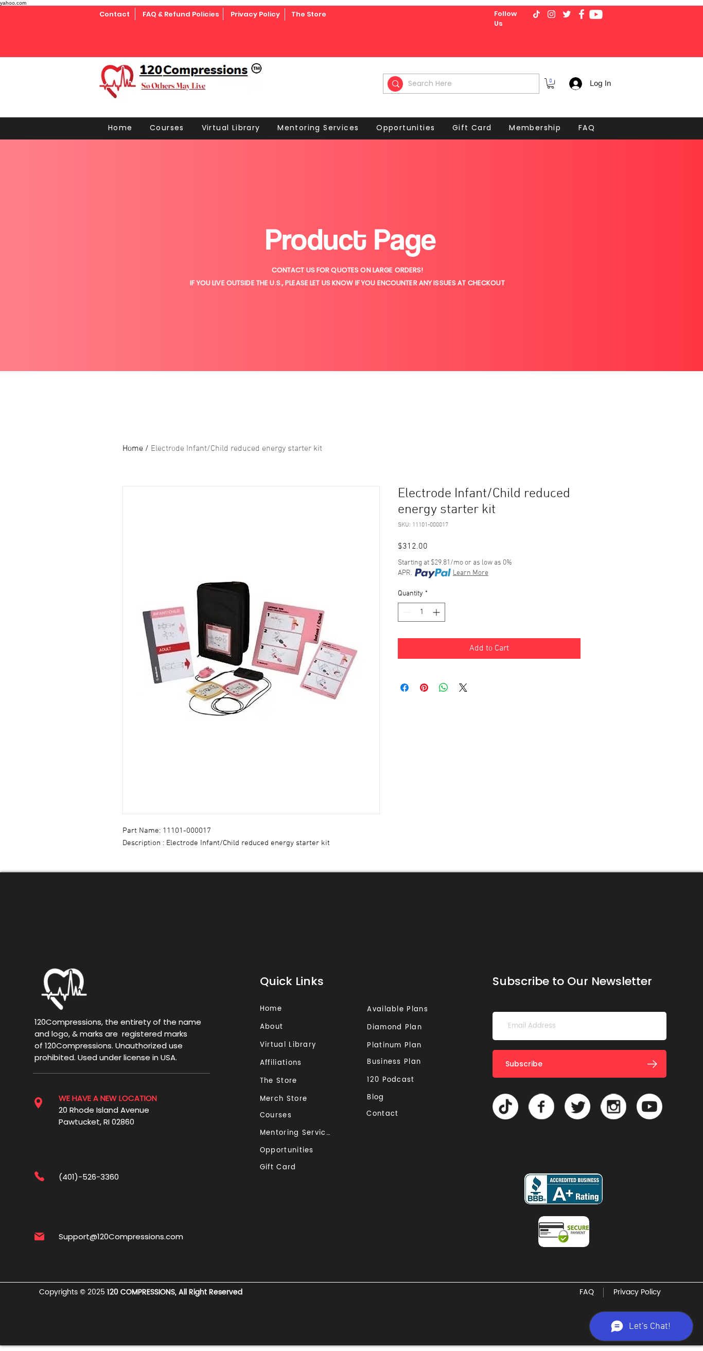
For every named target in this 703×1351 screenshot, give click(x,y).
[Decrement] (405, 612)
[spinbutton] (421, 612)
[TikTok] (505, 1106)
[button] (550, 83)
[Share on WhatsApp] (443, 687)
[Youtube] (596, 14)
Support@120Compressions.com (121, 1236)
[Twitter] (577, 1106)
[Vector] (541, 1106)
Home (132, 449)
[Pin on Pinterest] (424, 687)
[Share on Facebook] (404, 687)
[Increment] (437, 612)
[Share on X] (463, 687)
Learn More (470, 573)
